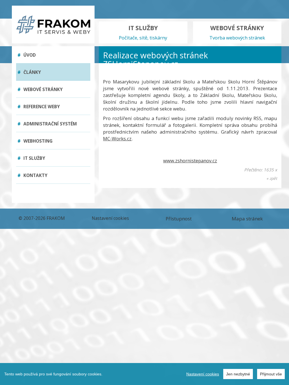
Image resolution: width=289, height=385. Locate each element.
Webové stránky (40, 89)
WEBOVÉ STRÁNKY (237, 32)
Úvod (26, 55)
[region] (144, 374)
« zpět (271, 178)
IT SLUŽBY (143, 32)
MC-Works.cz (117, 138)
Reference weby (38, 107)
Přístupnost (179, 218)
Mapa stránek (247, 218)
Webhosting (34, 141)
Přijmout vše (271, 374)
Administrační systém (47, 124)
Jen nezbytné (238, 374)
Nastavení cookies (202, 374)
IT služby (31, 158)
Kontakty (32, 175)
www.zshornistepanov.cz (190, 160)
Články (29, 72)
